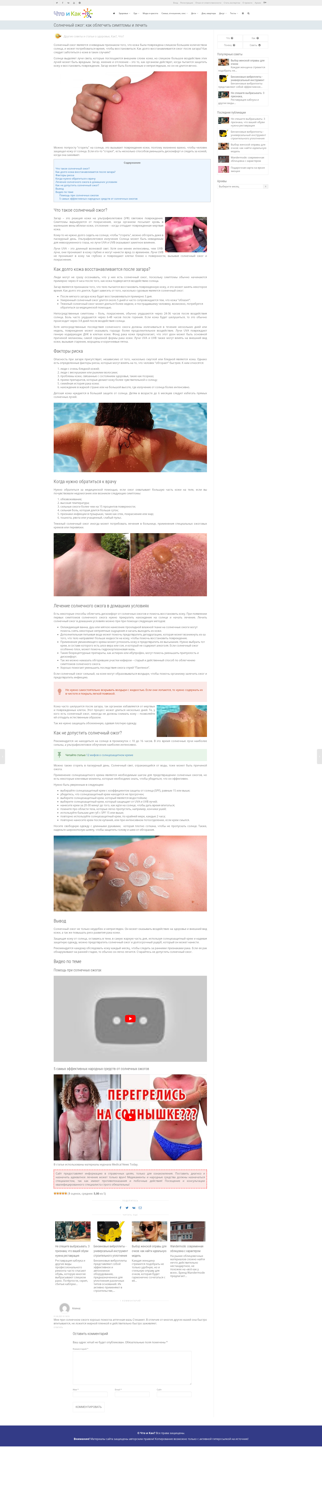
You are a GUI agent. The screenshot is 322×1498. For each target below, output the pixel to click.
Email (118, 1389)
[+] (73, 1231)
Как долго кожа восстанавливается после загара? (85, 171)
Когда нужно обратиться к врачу (76, 178)
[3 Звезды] (60, 1193)
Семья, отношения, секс (174, 13)
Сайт (159, 1389)
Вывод (60, 188)
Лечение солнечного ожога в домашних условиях (86, 182)
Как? (114, 36)
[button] (57, 1261)
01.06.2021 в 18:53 (61, 1316)
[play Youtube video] (130, 1019)
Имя (76, 1389)
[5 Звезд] (65, 1193)
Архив (258, 2)
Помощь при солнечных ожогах (79, 195)
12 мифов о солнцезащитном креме (109, 755)
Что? (121, 36)
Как (254, 38)
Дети (193, 13)
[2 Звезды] (57, 1193)
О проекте (247, 2)
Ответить (58, 1327)
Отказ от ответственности (208, 2)
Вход (175, 2)
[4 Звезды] (63, 1193)
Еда (135, 13)
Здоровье (123, 13)
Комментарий (80, 1348)
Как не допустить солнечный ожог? (77, 185)
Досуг (222, 13)
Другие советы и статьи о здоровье (87, 36)
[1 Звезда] (55, 1193)
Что (228, 38)
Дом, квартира (209, 13)
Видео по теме (64, 192)
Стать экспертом (232, 2)
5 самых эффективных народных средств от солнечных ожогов (98, 198)
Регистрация (186, 2)
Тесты (233, 13)
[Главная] (114, 13)
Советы (254, 45)
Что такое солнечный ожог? (73, 168)
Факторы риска (65, 175)
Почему (228, 45)
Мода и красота (150, 13)
